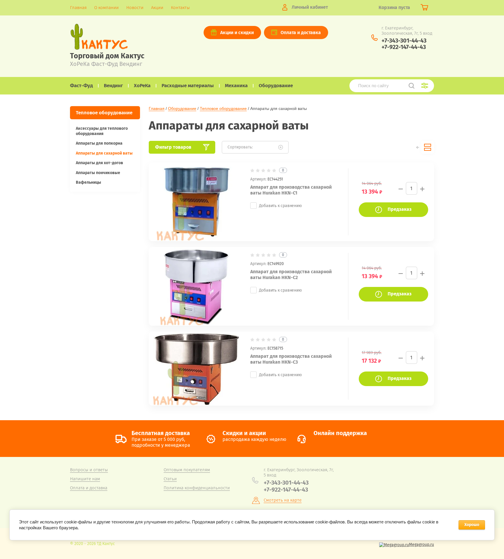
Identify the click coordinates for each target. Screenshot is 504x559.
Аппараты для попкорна (99, 143)
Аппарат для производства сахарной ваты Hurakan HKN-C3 (291, 359)
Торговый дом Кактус (107, 56)
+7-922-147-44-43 (404, 46)
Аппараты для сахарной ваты (104, 153)
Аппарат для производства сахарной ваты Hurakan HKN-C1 (291, 190)
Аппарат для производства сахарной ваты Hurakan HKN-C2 (291, 274)
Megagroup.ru (421, 544)
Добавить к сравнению (280, 205)
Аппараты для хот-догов (99, 162)
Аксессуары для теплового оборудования (102, 131)
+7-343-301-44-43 (404, 40)
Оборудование (182, 108)
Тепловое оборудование (223, 108)
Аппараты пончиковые (98, 172)
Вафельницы (88, 182)
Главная (156, 108)
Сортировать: (240, 147)
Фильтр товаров (173, 147)
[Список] (427, 147)
